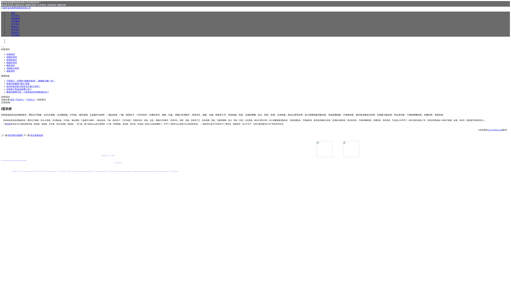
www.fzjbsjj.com (495, 130)
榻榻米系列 (11, 63)
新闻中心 (15, 27)
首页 (13, 13)
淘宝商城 (15, 35)
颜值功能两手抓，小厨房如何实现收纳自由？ (27, 92)
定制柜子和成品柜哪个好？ (19, 89)
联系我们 (15, 29)
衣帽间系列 (11, 57)
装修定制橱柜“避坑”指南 (18, 84)
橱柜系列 (10, 65)
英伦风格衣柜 (36, 135)
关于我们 (15, 24)
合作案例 (15, 21)
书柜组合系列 (12, 68)
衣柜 (9, 124)
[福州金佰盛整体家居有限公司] (16, 8)
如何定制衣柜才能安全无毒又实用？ (23, 86)
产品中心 (15, 15)
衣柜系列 (10, 54)
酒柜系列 (10, 71)
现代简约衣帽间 (15, 135)
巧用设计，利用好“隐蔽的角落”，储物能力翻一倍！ (30, 81)
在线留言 (15, 32)
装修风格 (15, 18)
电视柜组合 (11, 60)
